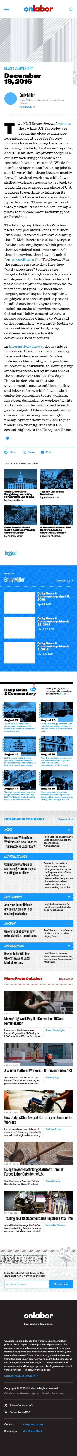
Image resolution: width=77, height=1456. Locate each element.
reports (64, 123)
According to (23, 259)
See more (64, 979)
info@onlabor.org (33, 1424)
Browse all (63, 581)
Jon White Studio (33, 1431)
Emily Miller (27, 95)
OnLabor (38, 8)
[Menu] (6, 9)
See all (63, 694)
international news (26, 346)
